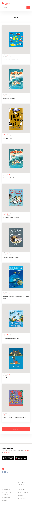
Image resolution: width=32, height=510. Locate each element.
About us (4, 500)
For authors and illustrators (6, 493)
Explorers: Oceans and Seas (11, 338)
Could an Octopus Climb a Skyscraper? (14, 417)
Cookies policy (22, 498)
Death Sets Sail (7, 138)
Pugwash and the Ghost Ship (11, 257)
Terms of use (21, 489)
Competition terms (23, 492)
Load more (16, 429)
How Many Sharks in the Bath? (11, 217)
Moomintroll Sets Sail (9, 98)
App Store (27, 450)
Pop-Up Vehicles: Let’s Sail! (11, 59)
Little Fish (6, 378)
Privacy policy (21, 495)
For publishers (6, 489)
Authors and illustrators (21, 483)
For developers (6, 497)
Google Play (6, 452)
